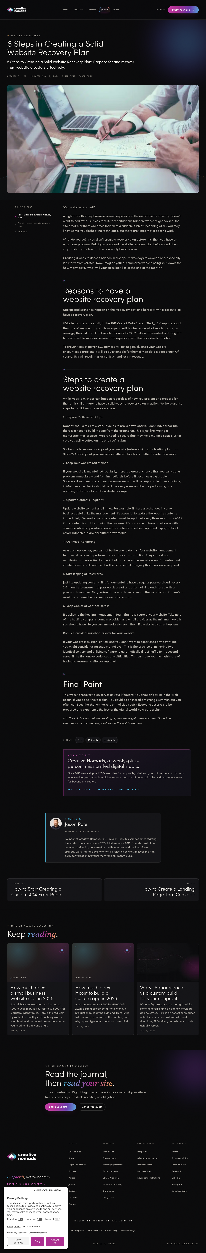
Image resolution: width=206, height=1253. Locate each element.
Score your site (179, 1165)
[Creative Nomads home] (16, 9)
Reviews (72, 1191)
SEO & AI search (111, 1178)
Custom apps (109, 1158)
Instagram (177, 1184)
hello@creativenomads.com (183, 1243)
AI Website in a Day (112, 1184)
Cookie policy (111, 1230)
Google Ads (108, 1197)
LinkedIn (176, 1178)
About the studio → (80, 789)
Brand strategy (110, 1171)
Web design (108, 1152)
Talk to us (160, 9)
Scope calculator (180, 1158)
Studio (116, 10)
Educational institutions (148, 1178)
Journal (104, 9)
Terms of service (94, 1230)
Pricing (175, 1152)
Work (64, 10)
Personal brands (145, 1165)
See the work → (106, 789)
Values (72, 1178)
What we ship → (129, 789)
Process (92, 10)
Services (78, 10)
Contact (72, 1204)
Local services (144, 1171)
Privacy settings (128, 1230)
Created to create (104, 1243)
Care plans (108, 1191)
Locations (73, 1197)
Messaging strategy (112, 1165)
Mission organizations (147, 1158)
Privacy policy (77, 1230)
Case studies (75, 1152)
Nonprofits (142, 1152)
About (71, 1158)
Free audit (176, 1171)
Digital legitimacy (77, 1165)
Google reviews (179, 1191)
